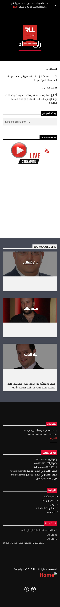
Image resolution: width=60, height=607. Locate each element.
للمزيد (53, 437)
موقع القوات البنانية (45, 508)
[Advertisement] (30, 201)
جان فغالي (31, 262)
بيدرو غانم (31, 308)
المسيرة (51, 512)
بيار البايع (30, 354)
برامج (52, 504)
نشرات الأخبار (49, 497)
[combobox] (30, 121)
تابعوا (15, 6)
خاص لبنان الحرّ (48, 500)
